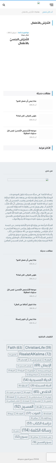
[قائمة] (51, 5)
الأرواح (47, 360)
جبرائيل (34, 418)
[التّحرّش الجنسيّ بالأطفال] (42, 54)
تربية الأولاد (46, 418)
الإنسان (22, 360)
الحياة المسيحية (37, 380)
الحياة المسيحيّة (40, 385)
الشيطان (21, 397)
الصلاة (10, 397)
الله (39, 407)
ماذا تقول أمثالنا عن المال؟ (25, 304)
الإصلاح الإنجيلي (35, 360)
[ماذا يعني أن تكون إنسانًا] (46, 323)
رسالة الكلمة (36, 430)
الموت (33, 413)
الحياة (11, 371)
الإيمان (42, 365)
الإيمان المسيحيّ (24, 366)
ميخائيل (34, 437)
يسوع (21, 436)
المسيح (23, 406)
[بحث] (4, 5)
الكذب (48, 407)
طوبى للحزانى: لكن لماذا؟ (26, 116)
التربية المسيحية (44, 371)
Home (37, 12)
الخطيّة (23, 386)
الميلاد (19, 414)
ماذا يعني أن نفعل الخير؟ (26, 101)
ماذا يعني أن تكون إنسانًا (26, 319)
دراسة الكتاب (39, 423)
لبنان (16, 431)
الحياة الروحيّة (32, 374)
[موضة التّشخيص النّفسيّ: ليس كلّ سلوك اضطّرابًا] (46, 134)
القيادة (25, 401)
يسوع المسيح (41, 442)
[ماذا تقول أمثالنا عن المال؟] (46, 308)
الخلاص (42, 392)
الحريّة (21, 371)
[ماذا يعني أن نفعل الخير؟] (46, 104)
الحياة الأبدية (46, 374)
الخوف (27, 392)
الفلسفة (36, 401)
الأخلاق (12, 355)
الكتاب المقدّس (13, 401)
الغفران (47, 401)
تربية (10, 414)
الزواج (48, 397)
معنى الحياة (46, 437)
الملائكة (47, 414)
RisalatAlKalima (35, 354)
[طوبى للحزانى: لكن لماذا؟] (46, 119)
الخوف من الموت (14, 392)
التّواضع (31, 371)
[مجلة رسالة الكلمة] (28, 4)
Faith (15, 347)
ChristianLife (38, 347)
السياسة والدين (35, 397)
